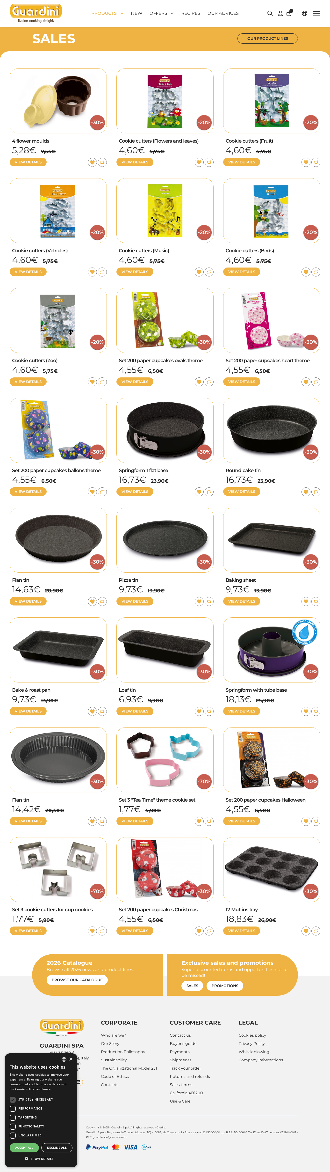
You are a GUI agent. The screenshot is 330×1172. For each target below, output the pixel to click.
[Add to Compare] (102, 162)
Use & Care (180, 1101)
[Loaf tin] (165, 620)
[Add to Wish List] (92, 162)
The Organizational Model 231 (129, 1068)
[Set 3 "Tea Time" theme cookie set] (165, 730)
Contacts (109, 1084)
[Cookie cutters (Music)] (165, 181)
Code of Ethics (115, 1076)
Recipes (190, 13)
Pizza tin (128, 580)
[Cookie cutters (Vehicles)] (58, 181)
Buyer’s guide (183, 1043)
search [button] (270, 13)
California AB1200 (186, 1093)
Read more (43, 1089)
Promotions (225, 985)
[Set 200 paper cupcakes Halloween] (271, 730)
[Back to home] (36, 13)
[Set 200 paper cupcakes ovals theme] (165, 290)
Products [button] (104, 13)
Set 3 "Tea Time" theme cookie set (157, 800)
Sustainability (114, 1060)
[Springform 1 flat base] (165, 400)
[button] (291, 13)
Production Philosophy (123, 1051)
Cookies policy (252, 1035)
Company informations (261, 1060)
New (136, 13)
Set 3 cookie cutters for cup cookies (52, 909)
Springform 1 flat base (143, 470)
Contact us (180, 1035)
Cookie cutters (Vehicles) (40, 250)
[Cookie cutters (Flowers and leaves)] (165, 71)
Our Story (110, 1043)
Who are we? (113, 1035)
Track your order (185, 1068)
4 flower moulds (30, 141)
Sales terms (181, 1084)
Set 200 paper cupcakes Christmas (158, 909)
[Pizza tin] (165, 510)
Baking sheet (241, 580)
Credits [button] (161, 1127)
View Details (28, 162)
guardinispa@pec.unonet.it (110, 1137)
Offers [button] (158, 13)
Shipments (180, 1060)
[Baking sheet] (271, 510)
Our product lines (267, 38)
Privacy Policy (252, 1043)
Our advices (223, 13)
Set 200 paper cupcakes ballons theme (56, 470)
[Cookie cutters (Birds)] (271, 181)
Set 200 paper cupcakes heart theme (267, 360)
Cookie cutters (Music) (144, 250)
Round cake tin (243, 470)
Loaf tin (127, 690)
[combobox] (64, 1059)
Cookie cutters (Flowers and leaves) (159, 141)
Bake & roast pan (31, 690)
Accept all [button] (24, 1148)
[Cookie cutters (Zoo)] (58, 290)
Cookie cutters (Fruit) (249, 141)
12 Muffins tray (242, 909)
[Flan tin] (58, 510)
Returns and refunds (190, 1076)
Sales (192, 985)
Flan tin (20, 580)
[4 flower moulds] (58, 71)
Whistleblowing (254, 1051)
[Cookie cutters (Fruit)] (271, 71)
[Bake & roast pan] (58, 620)
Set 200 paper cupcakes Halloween (266, 800)
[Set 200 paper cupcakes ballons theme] (58, 400)
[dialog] (41, 1110)
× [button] (70, 1059)
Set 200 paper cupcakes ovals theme (160, 360)
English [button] (304, 13)
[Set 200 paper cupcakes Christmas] (165, 840)
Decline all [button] (57, 1148)
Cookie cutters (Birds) (250, 250)
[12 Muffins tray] (271, 840)
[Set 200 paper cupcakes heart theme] (271, 290)
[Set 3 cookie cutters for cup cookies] (58, 840)
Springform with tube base (256, 690)
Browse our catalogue (77, 980)
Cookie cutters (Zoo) (34, 360)
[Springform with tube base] (271, 620)
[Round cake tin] (271, 400)
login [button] (280, 13)
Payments (180, 1051)
